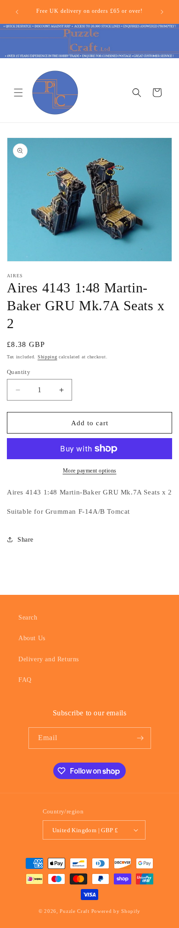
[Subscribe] (140, 738)
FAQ (25, 679)
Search (28, 617)
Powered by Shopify (116, 911)
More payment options (90, 470)
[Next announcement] (162, 12)
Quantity (18, 371)
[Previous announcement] (17, 12)
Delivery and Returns (48, 659)
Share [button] (25, 539)
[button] (18, 92)
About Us (31, 638)
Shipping (47, 356)
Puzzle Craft (74, 911)
